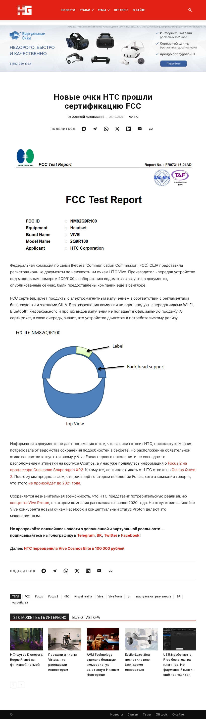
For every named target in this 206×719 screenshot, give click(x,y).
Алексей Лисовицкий (88, 117)
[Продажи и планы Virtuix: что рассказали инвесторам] (64, 639)
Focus (39, 596)
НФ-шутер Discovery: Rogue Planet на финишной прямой (26, 660)
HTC (66, 596)
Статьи (85, 10)
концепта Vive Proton (29, 502)
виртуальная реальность (153, 596)
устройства (20, 602)
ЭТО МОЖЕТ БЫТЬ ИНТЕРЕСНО (39, 618)
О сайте (139, 10)
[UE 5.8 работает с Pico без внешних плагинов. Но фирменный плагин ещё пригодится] (179, 639)
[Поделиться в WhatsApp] (106, 129)
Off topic (121, 10)
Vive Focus (115, 596)
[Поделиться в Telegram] (95, 129)
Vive (100, 596)
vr (129, 596)
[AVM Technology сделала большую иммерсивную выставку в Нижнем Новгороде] (103, 639)
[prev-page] (13, 685)
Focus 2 (53, 596)
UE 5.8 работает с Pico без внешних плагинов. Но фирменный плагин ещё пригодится (178, 665)
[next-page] (21, 685)
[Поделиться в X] (117, 129)
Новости (68, 10)
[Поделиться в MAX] (84, 129)
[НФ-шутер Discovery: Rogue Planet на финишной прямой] (26, 639)
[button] (190, 10)
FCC (27, 596)
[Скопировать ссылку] (151, 129)
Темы (102, 10)
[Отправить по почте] (139, 129)
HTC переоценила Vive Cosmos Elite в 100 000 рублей (74, 548)
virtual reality (83, 596)
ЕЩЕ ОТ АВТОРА (86, 618)
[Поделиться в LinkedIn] (128, 129)
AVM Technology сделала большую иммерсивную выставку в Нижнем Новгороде (103, 665)
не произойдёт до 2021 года (54, 483)
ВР (178, 596)
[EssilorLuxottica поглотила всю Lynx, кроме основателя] (141, 639)
